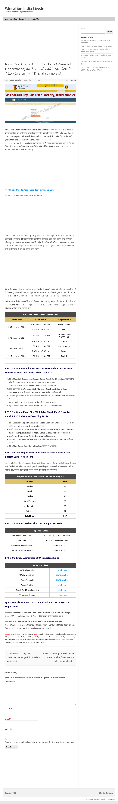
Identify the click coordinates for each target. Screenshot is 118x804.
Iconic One (89, 799)
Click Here (62, 570)
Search (83, 28)
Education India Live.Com (46, 634)
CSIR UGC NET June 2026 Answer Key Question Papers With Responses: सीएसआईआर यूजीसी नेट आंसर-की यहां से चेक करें (96, 49)
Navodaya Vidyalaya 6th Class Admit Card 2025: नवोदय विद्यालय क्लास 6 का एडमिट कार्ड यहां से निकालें (59, 657)
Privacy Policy (24, 19)
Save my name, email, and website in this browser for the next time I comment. (40, 742)
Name (8, 708)
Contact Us (35, 19)
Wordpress (111, 799)
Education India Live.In (24, 8)
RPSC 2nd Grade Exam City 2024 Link (25, 195)
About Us (13, 19)
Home (6, 19)
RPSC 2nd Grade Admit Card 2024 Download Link (31, 190)
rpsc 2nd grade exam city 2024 (15, 639)
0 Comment (71, 80)
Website (9, 729)
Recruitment (29, 634)
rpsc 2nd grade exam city (66, 637)
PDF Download (62, 575)
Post (22, 634)
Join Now (63, 595)
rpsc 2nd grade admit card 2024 (20, 637)
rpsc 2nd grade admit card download (44, 637)
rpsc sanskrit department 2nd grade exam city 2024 (44, 639)
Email (8, 719)
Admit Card (16, 634)
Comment (10, 681)
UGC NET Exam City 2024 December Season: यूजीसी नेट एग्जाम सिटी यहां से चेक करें (23, 657)
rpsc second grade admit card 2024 (34, 642)
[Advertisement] (40, 45)
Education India (14, 80)
